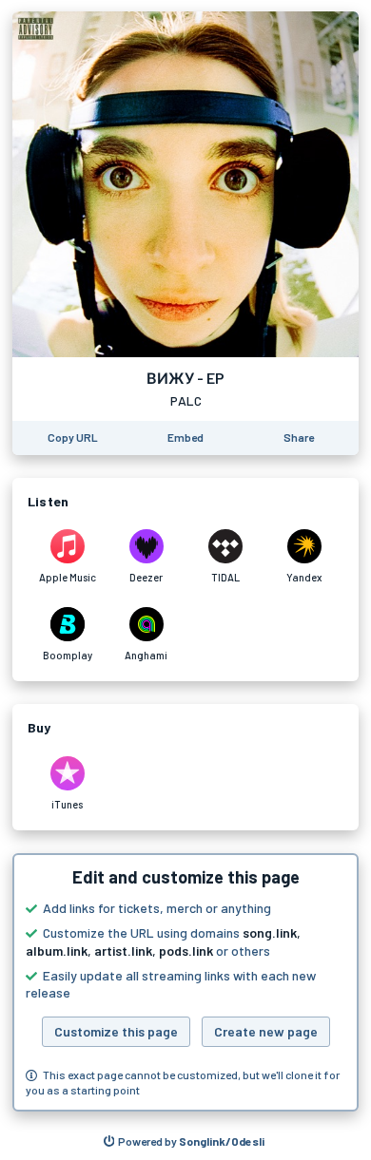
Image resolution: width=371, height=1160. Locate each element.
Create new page (266, 1031)
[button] (185, 982)
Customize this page (116, 1031)
